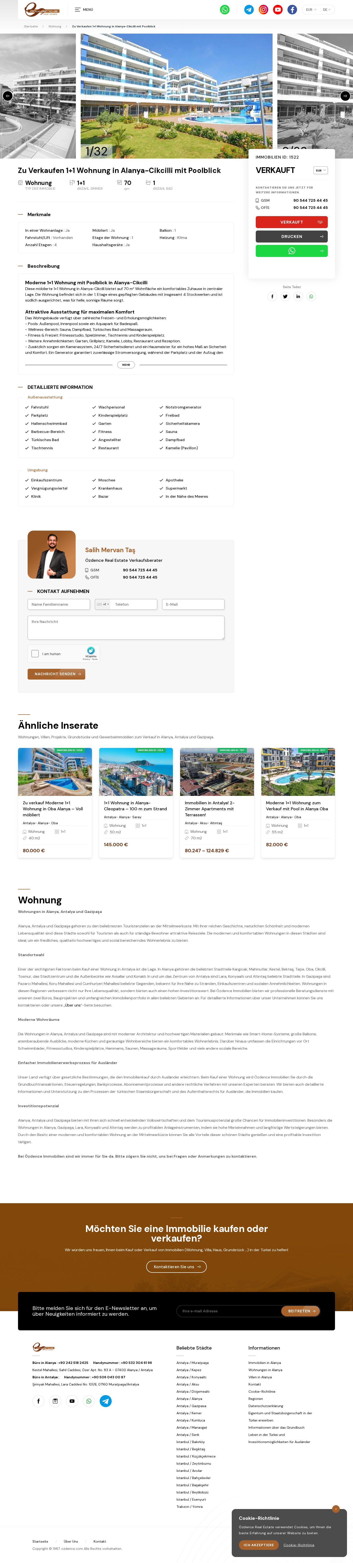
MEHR (126, 365)
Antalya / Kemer (189, 1413)
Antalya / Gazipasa (191, 1406)
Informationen (264, 1348)
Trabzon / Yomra (189, 1506)
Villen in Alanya (260, 1377)
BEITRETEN (299, 1311)
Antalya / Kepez (188, 1370)
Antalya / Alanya (189, 1399)
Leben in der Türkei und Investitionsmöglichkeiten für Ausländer (279, 1438)
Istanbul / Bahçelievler (193, 1478)
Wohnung (55, 26)
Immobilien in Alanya (265, 1363)
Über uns (73, 1005)
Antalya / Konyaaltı (191, 1377)
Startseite (31, 26)
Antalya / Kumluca (190, 1420)
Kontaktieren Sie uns (174, 1266)
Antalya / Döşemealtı (193, 1391)
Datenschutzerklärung (266, 1406)
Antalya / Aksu (187, 1384)
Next (345, 96)
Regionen (256, 1399)
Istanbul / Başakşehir (192, 1485)
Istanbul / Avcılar (189, 1470)
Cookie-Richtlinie (262, 1391)
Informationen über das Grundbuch (276, 1427)
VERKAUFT (291, 222)
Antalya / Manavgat (191, 1427)
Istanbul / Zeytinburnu (193, 1463)
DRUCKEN (291, 236)
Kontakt (255, 1384)
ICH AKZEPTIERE (259, 1545)
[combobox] (102, 604)
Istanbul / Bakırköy (190, 1442)
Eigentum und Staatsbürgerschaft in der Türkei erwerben (280, 1416)
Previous (7, 96)
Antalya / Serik (187, 1435)
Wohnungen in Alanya (265, 1370)
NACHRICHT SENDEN (55, 674)
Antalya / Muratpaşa (192, 1363)
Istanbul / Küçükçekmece (196, 1456)
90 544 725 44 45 (310, 200)
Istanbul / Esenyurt (191, 1499)
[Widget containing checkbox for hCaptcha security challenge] (64, 654)
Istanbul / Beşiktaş (190, 1449)
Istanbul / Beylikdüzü (192, 1492)
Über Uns (71, 1541)
